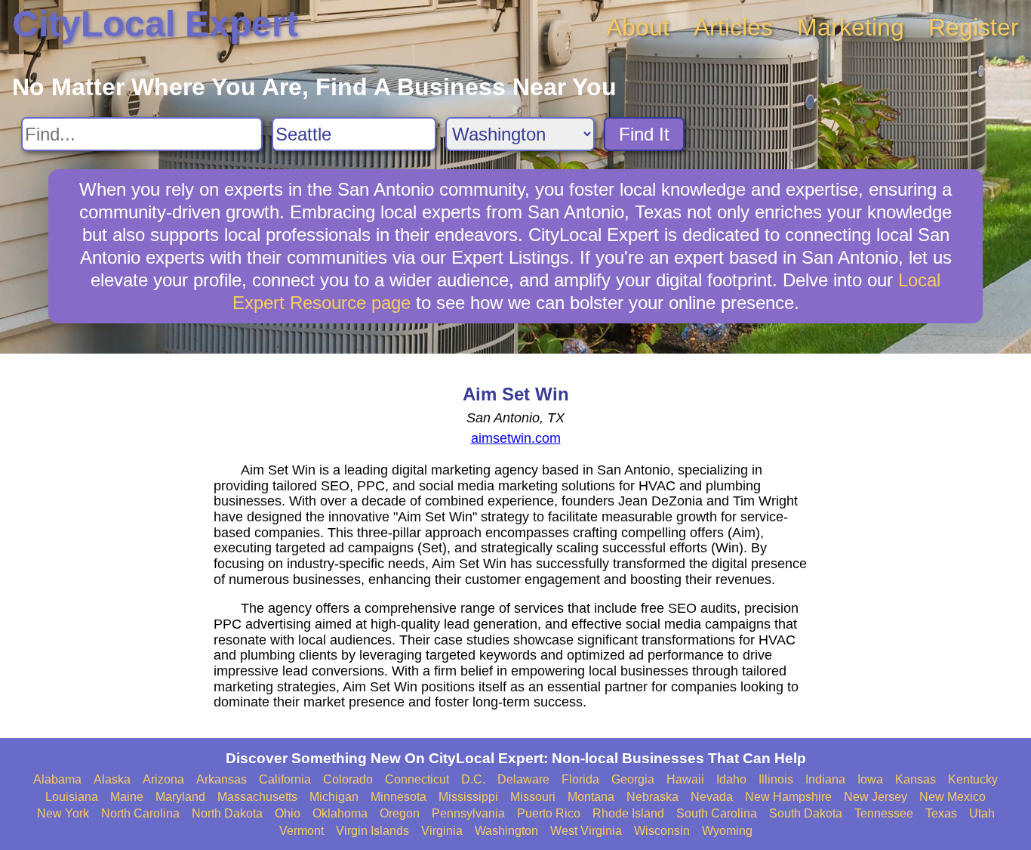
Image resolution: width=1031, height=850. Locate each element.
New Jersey (875, 796)
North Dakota (227, 813)
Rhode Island (628, 813)
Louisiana (71, 796)
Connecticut (417, 779)
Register (973, 27)
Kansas (915, 779)
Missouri (533, 796)
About (637, 27)
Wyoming (727, 830)
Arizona (163, 779)
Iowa (870, 779)
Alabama (57, 779)
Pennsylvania (468, 813)
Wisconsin (662, 830)
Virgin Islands (372, 830)
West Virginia (586, 830)
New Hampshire (788, 796)
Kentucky (973, 779)
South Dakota (805, 813)
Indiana (825, 779)
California (285, 779)
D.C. (473, 779)
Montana (591, 796)
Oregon (400, 813)
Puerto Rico (548, 813)
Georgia (632, 779)
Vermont (301, 830)
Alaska (112, 779)
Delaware (523, 779)
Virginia (442, 830)
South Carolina (716, 813)
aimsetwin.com (516, 438)
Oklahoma (340, 813)
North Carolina (140, 813)
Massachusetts (257, 796)
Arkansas (221, 779)
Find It (644, 134)
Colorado (348, 779)
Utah (982, 813)
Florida (580, 779)
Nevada (712, 796)
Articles (733, 27)
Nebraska (652, 796)
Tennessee (883, 813)
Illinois (776, 779)
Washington (506, 830)
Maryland (180, 796)
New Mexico (952, 796)
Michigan (334, 796)
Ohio (287, 813)
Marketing (850, 27)
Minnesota (398, 796)
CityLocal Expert (155, 24)
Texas (941, 813)
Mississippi (468, 796)
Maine (126, 796)
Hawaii (685, 779)
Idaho (731, 779)
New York (63, 813)
